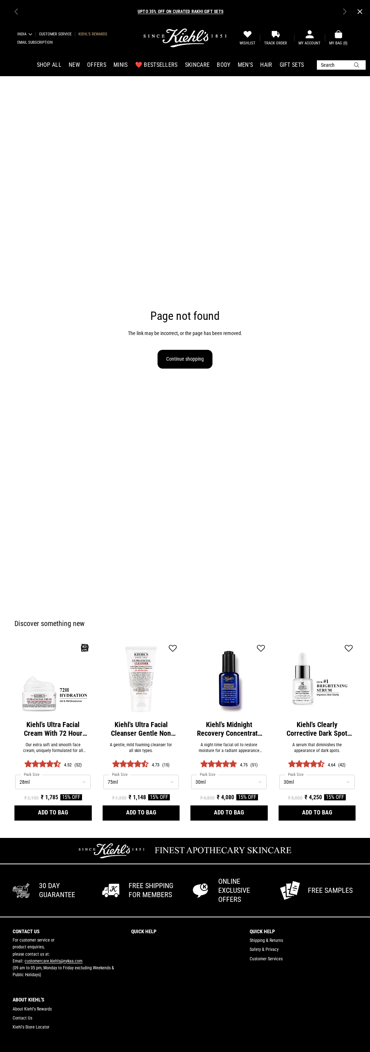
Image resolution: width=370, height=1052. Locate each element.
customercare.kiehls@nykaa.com (53, 961)
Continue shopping (185, 359)
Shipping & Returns (266, 940)
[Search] (341, 65)
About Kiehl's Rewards (32, 1009)
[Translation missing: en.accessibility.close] (360, 11)
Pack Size (31, 774)
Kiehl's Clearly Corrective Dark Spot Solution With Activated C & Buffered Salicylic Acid (317, 729)
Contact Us (22, 1018)
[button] (85, 649)
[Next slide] (344, 11)
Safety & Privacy (264, 949)
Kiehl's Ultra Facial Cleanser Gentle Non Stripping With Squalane (141, 729)
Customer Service (55, 34)
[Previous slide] (16, 11)
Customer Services (266, 958)
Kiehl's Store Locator (31, 1027)
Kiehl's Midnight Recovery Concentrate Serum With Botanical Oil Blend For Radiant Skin (229, 729)
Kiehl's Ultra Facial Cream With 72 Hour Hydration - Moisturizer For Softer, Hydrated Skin (53, 729)
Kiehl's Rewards (92, 34)
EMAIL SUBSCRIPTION (35, 42)
